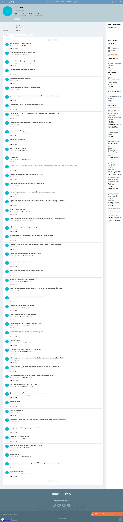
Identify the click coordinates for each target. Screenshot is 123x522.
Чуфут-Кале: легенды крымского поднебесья (25, 349)
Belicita (23, 54)
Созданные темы (8, 35)
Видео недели (112, 27)
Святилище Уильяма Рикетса (20, 436)
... (55, 40)
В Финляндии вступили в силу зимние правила (25, 227)
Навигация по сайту (114, 24)
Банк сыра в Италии (16, 410)
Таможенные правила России (20, 78)
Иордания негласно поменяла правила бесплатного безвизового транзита (35, 244)
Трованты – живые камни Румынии (22, 279)
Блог (17, 19)
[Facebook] (68, 505)
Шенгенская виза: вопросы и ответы (22, 70)
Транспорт (110, 77)
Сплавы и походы (112, 94)
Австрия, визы (14, 454)
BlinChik (105, 514)
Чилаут (69, 2)
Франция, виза (14, 157)
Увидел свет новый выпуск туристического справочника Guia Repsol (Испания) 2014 (38, 419)
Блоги (63, 2)
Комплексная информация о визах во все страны (26, 174)
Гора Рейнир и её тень (17, 471)
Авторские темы (20, 35)
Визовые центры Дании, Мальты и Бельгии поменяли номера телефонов (34, 367)
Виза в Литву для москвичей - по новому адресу (26, 332)
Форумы (49, 2)
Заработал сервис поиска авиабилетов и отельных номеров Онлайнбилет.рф (36, 288)
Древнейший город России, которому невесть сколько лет (30, 393)
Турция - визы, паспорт (17, 209)
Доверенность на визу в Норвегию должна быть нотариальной (31, 236)
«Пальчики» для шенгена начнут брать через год (26, 270)
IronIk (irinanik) (25, 386)
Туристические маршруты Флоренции (22, 52)
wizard (109, 67)
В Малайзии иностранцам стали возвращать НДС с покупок (30, 122)
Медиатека (76, 2)
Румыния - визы (15, 402)
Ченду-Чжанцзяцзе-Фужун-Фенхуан (113, 150)
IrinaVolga (110, 100)
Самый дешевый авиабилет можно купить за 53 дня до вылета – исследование (37, 218)
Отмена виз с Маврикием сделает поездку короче (27, 183)
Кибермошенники (114, 212)
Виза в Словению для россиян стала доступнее (26, 323)
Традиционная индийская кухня (20, 43)
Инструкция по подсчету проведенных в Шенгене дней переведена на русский (36, 463)
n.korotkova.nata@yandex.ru (115, 514)
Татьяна (11, 45)
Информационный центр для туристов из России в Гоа (28, 428)
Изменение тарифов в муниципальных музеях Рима (27, 297)
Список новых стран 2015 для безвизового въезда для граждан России (34, 113)
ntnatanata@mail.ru (99, 514)
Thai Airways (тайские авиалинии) (21, 262)
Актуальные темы (113, 59)
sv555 (108, 514)
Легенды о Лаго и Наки (17, 139)
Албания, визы (15, 340)
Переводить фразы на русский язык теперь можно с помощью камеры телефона (37, 201)
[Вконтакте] (59, 505)
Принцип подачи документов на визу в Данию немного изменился (32, 192)
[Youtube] (64, 505)
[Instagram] (54, 505)
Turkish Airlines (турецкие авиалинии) (22, 61)
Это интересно (111, 162)
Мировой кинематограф (113, 193)
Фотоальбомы (111, 130)
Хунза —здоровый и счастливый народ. (23, 314)
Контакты (67, 494)
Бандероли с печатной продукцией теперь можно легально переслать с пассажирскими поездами (43, 166)
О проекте (56, 494)
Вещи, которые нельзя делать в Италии (23, 384)
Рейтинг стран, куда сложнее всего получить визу (27, 104)
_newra (23, 45)
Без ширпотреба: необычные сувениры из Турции (26, 445)
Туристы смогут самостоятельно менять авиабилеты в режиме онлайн (34, 96)
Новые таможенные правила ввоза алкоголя (25, 87)
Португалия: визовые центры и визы (22, 305)
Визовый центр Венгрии (18, 131)
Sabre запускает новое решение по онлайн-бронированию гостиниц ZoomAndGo (37, 358)
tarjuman (110, 183)
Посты (30, 35)
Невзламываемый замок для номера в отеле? (25, 253)
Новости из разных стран (113, 177)
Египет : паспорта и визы (18, 148)
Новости (56, 2)
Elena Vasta (24, 63)
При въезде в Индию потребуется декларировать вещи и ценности (33, 375)
